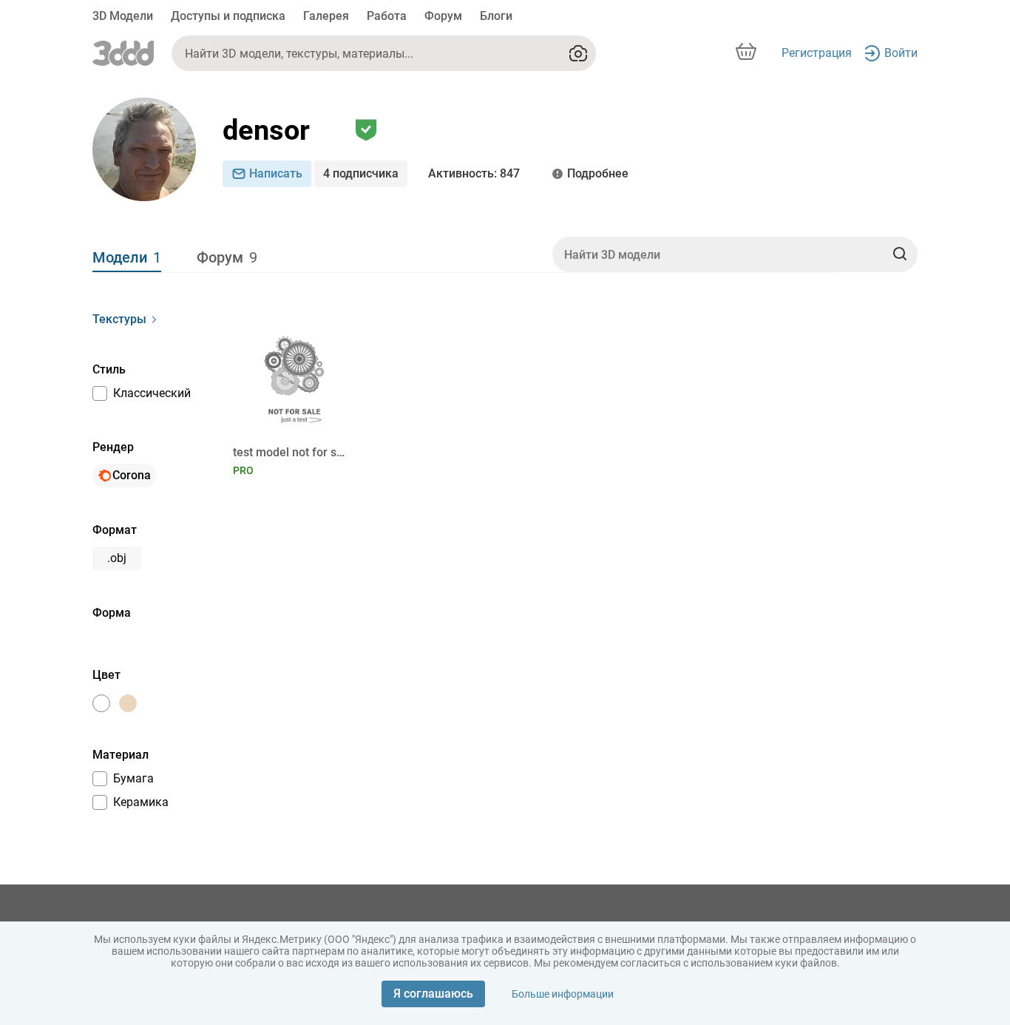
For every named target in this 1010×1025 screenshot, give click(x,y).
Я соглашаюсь (433, 994)
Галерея (326, 16)
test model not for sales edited (291, 452)
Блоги (496, 16)
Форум (443, 16)
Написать (275, 173)
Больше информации (563, 994)
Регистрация (817, 53)
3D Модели (122, 16)
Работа (387, 16)
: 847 (474, 173)
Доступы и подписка (228, 16)
